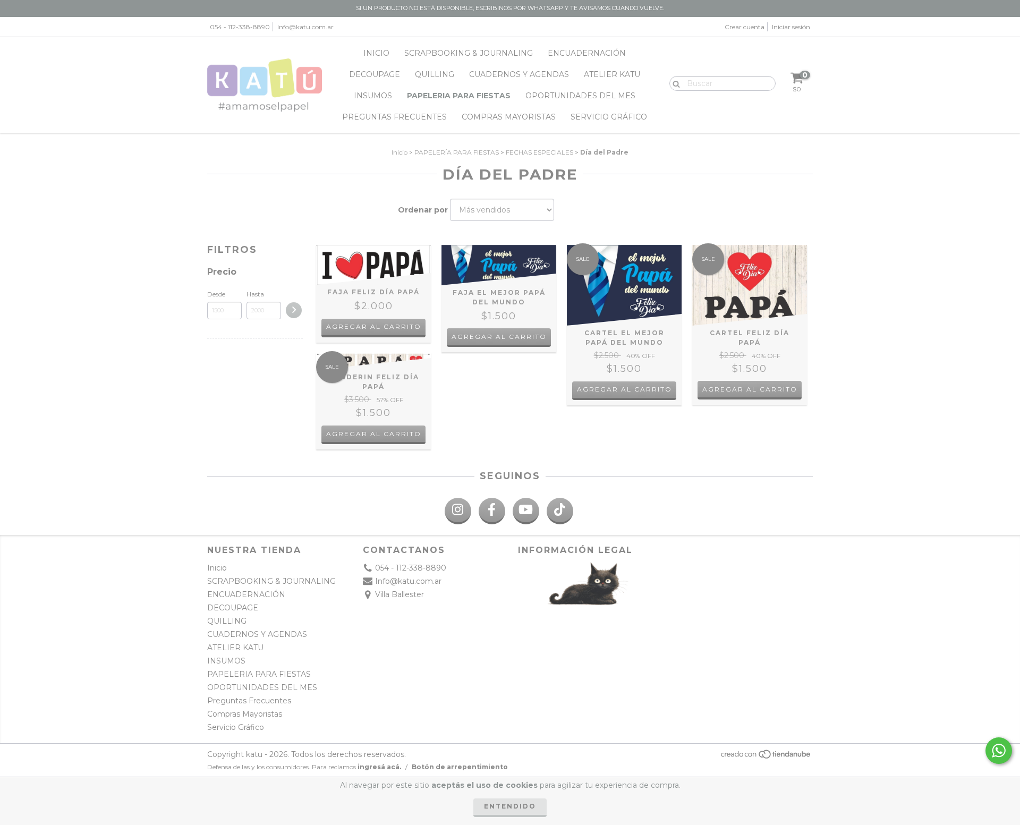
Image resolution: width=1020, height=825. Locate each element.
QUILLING (434, 74)
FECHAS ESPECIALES (539, 152)
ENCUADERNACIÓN (587, 53)
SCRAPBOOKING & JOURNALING (468, 53)
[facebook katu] (492, 511)
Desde (216, 294)
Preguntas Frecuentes (394, 117)
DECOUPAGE (374, 74)
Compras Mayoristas (509, 117)
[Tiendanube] (766, 757)
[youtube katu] (526, 511)
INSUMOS (373, 95)
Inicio (376, 53)
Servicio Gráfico (609, 117)
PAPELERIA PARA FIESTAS (459, 95)
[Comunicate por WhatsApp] (998, 750)
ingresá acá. (379, 767)
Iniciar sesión (791, 27)
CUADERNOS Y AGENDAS (519, 74)
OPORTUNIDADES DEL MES (580, 95)
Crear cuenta (744, 27)
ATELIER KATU (612, 74)
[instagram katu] (458, 511)
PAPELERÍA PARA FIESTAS (456, 152)
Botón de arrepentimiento (460, 767)
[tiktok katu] (560, 511)
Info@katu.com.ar (305, 27)
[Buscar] (673, 83)
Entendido (510, 806)
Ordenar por (423, 210)
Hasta (255, 294)
